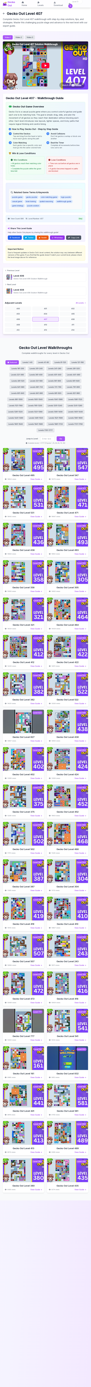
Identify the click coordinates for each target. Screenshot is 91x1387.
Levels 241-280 (54, 368)
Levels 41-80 (43, 362)
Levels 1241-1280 (75, 406)
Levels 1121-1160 (16, 406)
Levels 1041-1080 (55, 399)
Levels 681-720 (36, 387)
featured (13, 362)
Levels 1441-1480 (16, 418)
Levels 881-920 (54, 393)
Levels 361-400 (36, 375)
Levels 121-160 (78, 362)
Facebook (16, 238)
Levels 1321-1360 (35, 412)
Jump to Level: (32, 439)
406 (18, 319)
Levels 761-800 (73, 387)
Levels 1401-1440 (75, 412)
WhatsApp (58, 238)
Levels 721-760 (54, 387)
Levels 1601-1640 (15, 424)
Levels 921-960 (73, 393)
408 (73, 319)
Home (24, 5)
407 (45, 319)
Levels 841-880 (36, 393)
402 (73, 309)
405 (73, 314)
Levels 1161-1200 (35, 406)
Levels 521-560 (36, 381)
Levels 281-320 (73, 368)
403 (18, 314)
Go (60, 439)
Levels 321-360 (17, 375)
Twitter (31, 238)
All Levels (80, 303)
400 (18, 309)
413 (45, 330)
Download (58, 5)
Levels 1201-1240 (55, 406)
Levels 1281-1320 (15, 412)
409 (18, 325)
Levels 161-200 (17, 368)
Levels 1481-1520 (36, 418)
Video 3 (30, 37)
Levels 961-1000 (16, 399)
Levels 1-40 (27, 362)
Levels (40, 5)
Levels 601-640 (73, 381)
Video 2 (19, 37)
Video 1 (8, 37)
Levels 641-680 (17, 387)
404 (45, 314)
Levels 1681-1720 (55, 424)
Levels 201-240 (36, 368)
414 (72, 330)
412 (18, 330)
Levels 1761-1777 (45, 430)
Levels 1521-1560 (56, 418)
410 (45, 325)
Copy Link (75, 238)
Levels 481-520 (17, 381)
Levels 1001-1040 (35, 399)
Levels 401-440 (54, 375)
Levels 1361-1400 (55, 412)
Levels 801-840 (17, 393)
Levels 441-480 (73, 375)
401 (45, 309)
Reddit (44, 238)
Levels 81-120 (60, 362)
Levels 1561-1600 (75, 418)
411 (73, 325)
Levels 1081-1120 (75, 399)
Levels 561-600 (54, 381)
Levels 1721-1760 (75, 424)
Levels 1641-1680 (35, 424)
